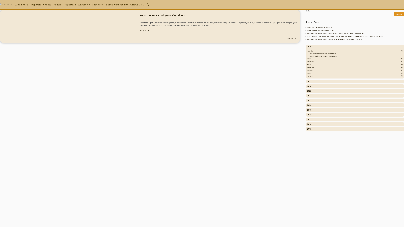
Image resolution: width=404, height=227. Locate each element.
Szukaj (308, 11)
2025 (309, 81)
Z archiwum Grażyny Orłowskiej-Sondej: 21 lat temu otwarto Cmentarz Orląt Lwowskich (334, 39)
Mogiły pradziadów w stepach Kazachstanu (320, 30)
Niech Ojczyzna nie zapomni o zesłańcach (320, 27)
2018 (309, 114)
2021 (309, 100)
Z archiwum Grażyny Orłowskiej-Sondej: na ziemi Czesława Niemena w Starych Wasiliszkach (335, 33)
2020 (309, 105)
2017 (309, 119)
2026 (309, 46)
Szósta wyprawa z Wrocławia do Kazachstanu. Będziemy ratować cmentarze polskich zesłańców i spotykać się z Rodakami (345, 36)
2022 (309, 95)
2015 (309, 129)
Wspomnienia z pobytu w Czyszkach (162, 15)
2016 (309, 124)
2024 (309, 86)
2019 (309, 110)
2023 (309, 91)
